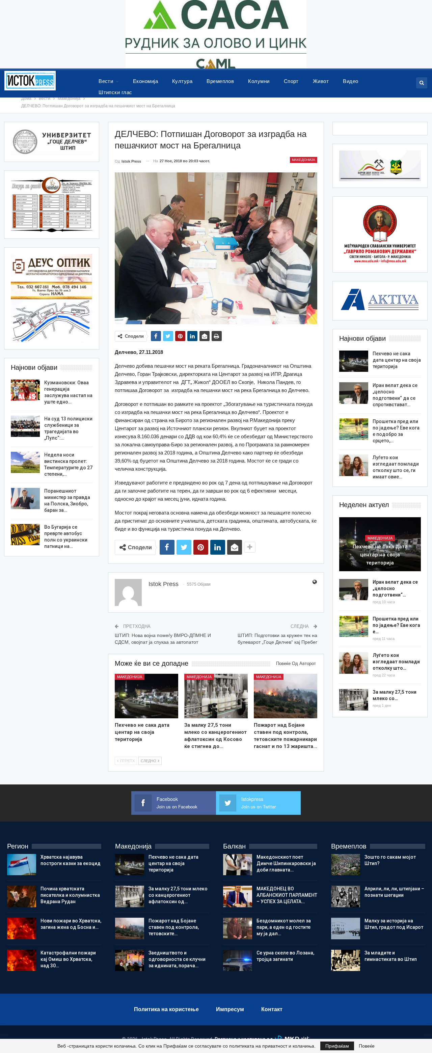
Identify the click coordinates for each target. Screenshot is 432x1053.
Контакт (271, 1009)
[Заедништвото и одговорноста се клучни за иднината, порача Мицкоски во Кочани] (129, 960)
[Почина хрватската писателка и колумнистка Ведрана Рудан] (21, 896)
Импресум (230, 1009)
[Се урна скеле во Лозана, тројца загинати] (237, 960)
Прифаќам (337, 1046)
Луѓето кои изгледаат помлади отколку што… (396, 662)
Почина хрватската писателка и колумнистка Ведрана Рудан (70, 895)
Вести (106, 81)
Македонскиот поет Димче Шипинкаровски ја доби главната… (286, 863)
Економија (145, 81)
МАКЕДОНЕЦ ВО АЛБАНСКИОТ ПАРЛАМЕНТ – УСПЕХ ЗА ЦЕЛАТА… (286, 895)
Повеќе (367, 1046)
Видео (350, 81)
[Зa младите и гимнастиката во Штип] (345, 960)
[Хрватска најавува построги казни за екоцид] (21, 865)
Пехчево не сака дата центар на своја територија (397, 360)
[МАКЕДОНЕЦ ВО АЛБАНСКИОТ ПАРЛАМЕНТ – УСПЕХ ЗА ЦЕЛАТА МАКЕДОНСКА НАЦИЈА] (237, 896)
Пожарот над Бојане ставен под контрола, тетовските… (173, 927)
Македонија (303, 160)
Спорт (291, 81)
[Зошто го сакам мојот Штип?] (345, 865)
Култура (182, 81)
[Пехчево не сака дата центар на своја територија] (146, 696)
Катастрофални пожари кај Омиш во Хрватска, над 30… (68, 959)
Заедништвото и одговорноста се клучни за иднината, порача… (177, 959)
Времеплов (220, 81)
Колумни (258, 81)
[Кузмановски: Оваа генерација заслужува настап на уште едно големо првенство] (25, 390)
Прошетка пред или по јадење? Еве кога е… (396, 625)
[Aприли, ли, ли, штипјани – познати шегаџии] (345, 896)
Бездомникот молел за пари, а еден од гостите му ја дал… (283, 927)
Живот (321, 81)
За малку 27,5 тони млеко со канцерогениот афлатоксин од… (178, 895)
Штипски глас (115, 92)
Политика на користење (166, 1009)
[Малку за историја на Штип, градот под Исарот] (345, 928)
